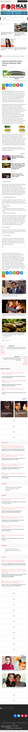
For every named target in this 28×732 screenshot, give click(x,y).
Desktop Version (10, 728)
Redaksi (3, 725)
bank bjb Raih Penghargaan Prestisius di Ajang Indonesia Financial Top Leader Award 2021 (11, 359)
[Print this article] (14, 85)
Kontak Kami (8, 725)
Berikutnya (16, 356)
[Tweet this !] (10, 85)
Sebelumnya (11, 345)
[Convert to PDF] (17, 85)
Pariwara (13, 67)
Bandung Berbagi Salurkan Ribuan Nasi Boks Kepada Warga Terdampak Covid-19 (16, 348)
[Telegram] (21, 85)
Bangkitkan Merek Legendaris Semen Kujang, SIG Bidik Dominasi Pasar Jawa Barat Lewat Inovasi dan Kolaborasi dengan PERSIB (14, 575)
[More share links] (3, 88)
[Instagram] (25, 715)
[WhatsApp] (3, 85)
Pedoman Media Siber (5, 726)
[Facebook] (15, 715)
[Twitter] (18, 715)
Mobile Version (18, 728)
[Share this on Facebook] (7, 85)
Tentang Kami (15, 725)
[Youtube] (22, 715)
